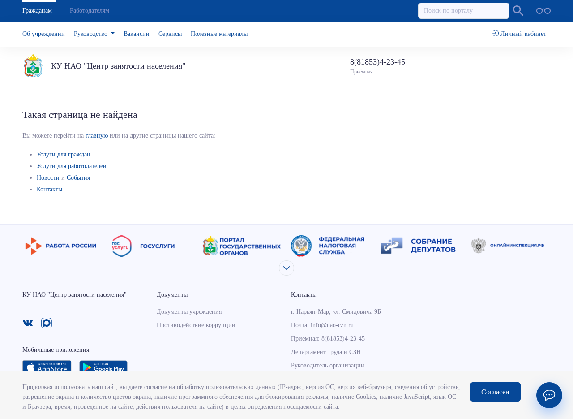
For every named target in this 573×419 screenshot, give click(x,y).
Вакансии (137, 33)
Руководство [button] (91, 33)
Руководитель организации (327, 365)
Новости (48, 177)
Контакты (49, 189)
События (78, 177)
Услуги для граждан (63, 154)
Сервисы (170, 33)
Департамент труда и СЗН (326, 352)
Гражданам (37, 10)
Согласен (495, 392)
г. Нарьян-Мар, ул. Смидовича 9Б (336, 311)
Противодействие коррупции (196, 325)
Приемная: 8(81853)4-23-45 (328, 338)
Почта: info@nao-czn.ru (322, 325)
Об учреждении (43, 33)
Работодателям (89, 10)
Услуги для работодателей (72, 166)
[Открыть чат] (549, 395)
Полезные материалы (219, 33)
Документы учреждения (189, 311)
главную (97, 135)
